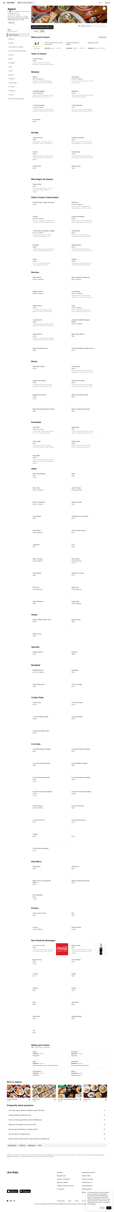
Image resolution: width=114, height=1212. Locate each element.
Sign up (107, 2)
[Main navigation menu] (4, 3)
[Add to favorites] (28, 1086)
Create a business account (65, 1186)
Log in (100, 2)
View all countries (87, 1179)
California (22, 1145)
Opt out (102, 1208)
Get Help (60, 1172)
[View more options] (104, 8)
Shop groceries (87, 1189)
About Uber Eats (87, 1186)
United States (12, 1145)
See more (103, 37)
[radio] (36, 31)
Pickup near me (87, 1182)
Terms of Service (78, 1204)
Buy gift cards (61, 1176)
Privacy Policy (61, 1201)
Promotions (61, 1189)
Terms (69, 1201)
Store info (11, 22)
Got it (108, 1208)
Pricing (77, 1201)
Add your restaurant (63, 1179)
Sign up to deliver (62, 1182)
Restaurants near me (88, 1172)
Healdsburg (31, 1145)
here (94, 1204)
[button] (57, 1110)
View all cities (86, 1176)
